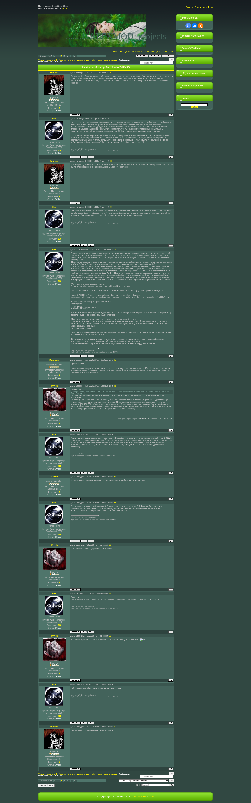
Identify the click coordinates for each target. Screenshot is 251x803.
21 (115, 360)
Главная (189, 7)
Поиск (164, 51)
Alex (54, 118)
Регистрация (201, 7)
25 (115, 502)
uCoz (151, 796)
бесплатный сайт (139, 796)
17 (110, 118)
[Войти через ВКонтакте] (194, 25)
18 (110, 161)
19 (110, 207)
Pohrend (54, 72)
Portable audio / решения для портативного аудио (67, 60)
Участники (137, 51)
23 (115, 434)
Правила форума (152, 51)
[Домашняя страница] (84, 157)
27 (110, 593)
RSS (64, 8)
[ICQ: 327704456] (91, 157)
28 (110, 636)
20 (115, 249)
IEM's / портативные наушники (104, 60)
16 (110, 72)
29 (115, 684)
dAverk (54, 386)
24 (115, 477)
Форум (41, 60)
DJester (54, 477)
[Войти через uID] (188, 25)
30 (115, 727)
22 (115, 386)
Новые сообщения (121, 51)
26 (110, 545)
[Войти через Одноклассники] (200, 25)
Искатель (54, 360)
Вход (210, 7)
